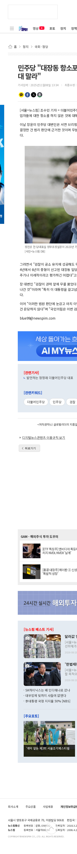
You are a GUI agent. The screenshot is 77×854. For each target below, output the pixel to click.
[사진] (42, 645)
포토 (52, 28)
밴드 (39, 94)
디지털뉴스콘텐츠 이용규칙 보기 (43, 437)
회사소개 (13, 806)
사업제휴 (48, 806)
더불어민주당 (36, 401)
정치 (63, 28)
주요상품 (30, 806)
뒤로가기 (30, 448)
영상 (36, 28)
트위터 (33, 94)
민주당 (57, 401)
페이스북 (27, 94)
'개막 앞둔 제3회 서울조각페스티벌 (47, 748)
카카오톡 (21, 94)
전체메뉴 (12, 28)
